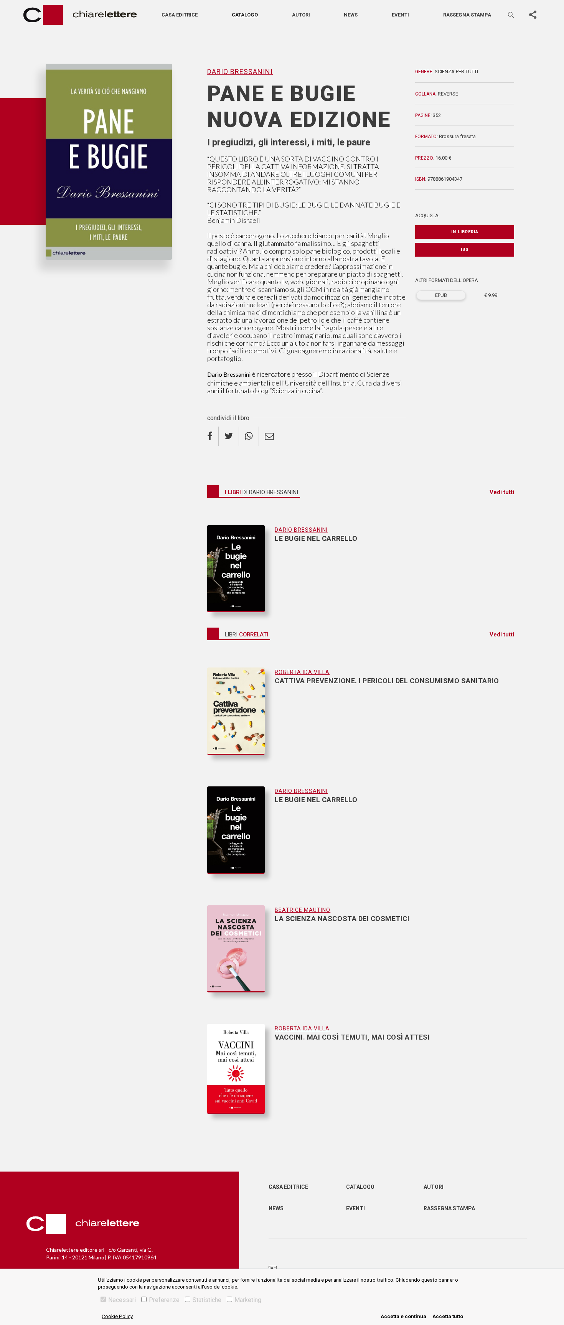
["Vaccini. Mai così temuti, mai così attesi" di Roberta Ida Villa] (241, 1069)
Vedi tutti (502, 492)
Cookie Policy (117, 1316)
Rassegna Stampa (449, 1208)
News (351, 15)
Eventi (400, 15)
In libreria (464, 231)
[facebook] (213, 436)
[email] (269, 436)
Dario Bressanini (68, 272)
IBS (465, 249)
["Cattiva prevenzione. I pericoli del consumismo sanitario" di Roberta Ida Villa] (241, 718)
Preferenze (164, 1300)
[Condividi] (532, 15)
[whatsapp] (249, 436)
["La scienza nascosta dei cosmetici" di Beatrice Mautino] (241, 956)
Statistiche (207, 1300)
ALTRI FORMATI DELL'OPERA (446, 280)
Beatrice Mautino (302, 910)
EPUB (441, 295)
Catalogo (245, 15)
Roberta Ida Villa (302, 672)
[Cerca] (511, 15)
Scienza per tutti (456, 71)
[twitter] (229, 436)
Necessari (122, 1300)
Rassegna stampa (467, 15)
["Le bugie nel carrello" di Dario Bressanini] (241, 568)
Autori (301, 15)
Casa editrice (180, 15)
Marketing (247, 1300)
